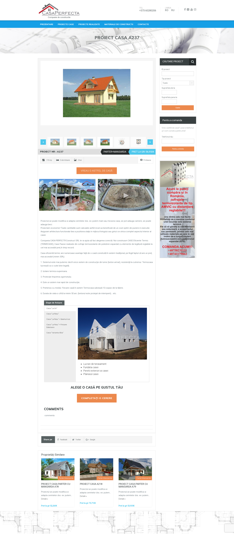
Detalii (44, 499)
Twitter (78, 440)
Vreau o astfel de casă (97, 170)
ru (173, 10)
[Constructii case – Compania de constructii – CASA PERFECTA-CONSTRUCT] (59, 9)
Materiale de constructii (118, 24)
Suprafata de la (168, 88)
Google (92, 440)
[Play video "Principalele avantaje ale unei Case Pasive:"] (126, 195)
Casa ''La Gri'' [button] (51, 308)
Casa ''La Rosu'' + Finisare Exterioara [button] (56, 326)
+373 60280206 (147, 10)
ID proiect (166, 69)
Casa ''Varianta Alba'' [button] (55, 333)
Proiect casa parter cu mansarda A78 (55, 485)
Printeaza (147, 160)
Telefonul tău (167, 137)
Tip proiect (166, 79)
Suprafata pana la (169, 97)
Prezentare (46, 24)
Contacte (143, 24)
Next (148, 98)
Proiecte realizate (89, 24)
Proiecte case (66, 24)
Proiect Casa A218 (91, 484)
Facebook (63, 440)
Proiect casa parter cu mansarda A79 (133, 485)
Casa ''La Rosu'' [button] (52, 314)
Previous (45, 98)
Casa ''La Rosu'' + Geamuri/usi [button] (58, 319)
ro (166, 10)
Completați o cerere (96, 398)
